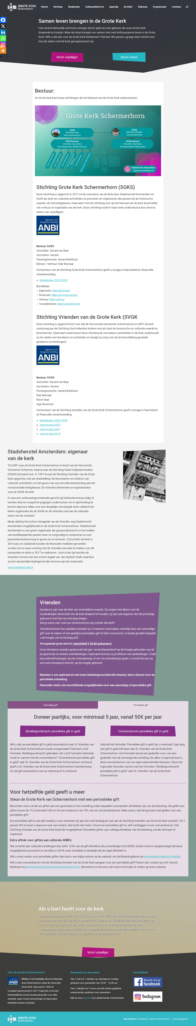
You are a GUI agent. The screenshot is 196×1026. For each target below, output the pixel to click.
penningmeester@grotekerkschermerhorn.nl (53, 867)
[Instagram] (3, 44)
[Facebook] (3, 20)
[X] (3, 26)
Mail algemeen (61, 290)
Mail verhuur (57, 299)
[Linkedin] (3, 32)
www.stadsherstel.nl (20, 567)
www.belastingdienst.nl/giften (162, 856)
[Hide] (1, 56)
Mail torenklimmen (69, 303)
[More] (3, 51)
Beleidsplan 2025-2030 (53, 280)
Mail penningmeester (64, 295)
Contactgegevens (180, 1019)
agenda (87, 998)
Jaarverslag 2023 (50, 424)
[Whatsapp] (3, 38)
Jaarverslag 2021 (50, 429)
